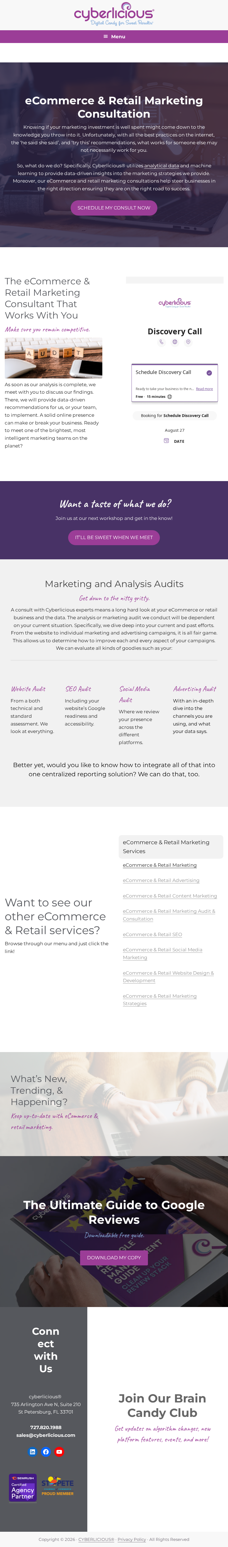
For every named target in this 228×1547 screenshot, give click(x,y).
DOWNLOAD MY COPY (114, 1257)
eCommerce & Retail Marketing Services (166, 847)
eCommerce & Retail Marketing (160, 865)
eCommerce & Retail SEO (152, 934)
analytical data (161, 165)
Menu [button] (118, 36)
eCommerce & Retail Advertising (161, 880)
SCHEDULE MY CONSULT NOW (114, 208)
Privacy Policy (132, 1539)
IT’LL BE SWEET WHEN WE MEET (114, 537)
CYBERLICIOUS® (96, 1539)
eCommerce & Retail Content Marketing (170, 896)
